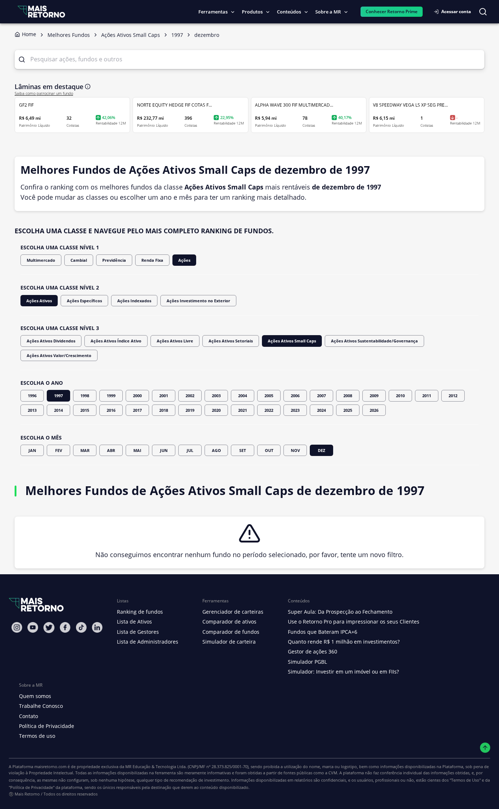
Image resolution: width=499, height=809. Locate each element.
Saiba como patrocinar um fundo (44, 93)
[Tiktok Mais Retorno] (81, 627)
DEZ (321, 450)
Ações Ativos (39, 300)
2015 (84, 410)
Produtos (252, 11)
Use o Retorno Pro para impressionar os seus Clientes (353, 621)
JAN (32, 450)
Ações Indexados (134, 300)
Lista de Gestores (138, 631)
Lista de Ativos (134, 621)
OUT (269, 450)
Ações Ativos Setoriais (231, 341)
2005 (268, 395)
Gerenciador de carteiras (232, 611)
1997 (58, 395)
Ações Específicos (84, 300)
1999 (111, 395)
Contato (28, 716)
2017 (137, 410)
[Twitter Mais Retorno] (48, 627)
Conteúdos (289, 11)
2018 (163, 410)
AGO (216, 450)
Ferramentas (213, 11)
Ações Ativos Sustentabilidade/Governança (374, 341)
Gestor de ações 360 (312, 651)
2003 (216, 395)
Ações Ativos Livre (175, 341)
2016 (111, 410)
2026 (374, 410)
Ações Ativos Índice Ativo (116, 341)
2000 (137, 395)
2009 (374, 395)
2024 (321, 410)
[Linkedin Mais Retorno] (97, 627)
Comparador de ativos (229, 621)
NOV (295, 450)
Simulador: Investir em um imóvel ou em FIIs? (343, 671)
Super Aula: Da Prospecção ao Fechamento (340, 611)
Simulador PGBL (307, 661)
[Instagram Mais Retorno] (16, 627)
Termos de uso (37, 735)
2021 (242, 410)
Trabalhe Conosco (41, 705)
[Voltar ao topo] (485, 748)
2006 (295, 395)
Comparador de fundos (230, 631)
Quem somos (35, 696)
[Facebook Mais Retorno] (65, 627)
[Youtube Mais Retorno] (32, 627)
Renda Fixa (152, 260)
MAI (137, 450)
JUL (190, 450)
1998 (84, 395)
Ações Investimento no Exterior (198, 300)
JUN (164, 450)
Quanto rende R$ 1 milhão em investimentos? (344, 641)
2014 (58, 410)
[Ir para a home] (41, 11)
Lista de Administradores (147, 641)
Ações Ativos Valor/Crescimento (59, 355)
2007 (321, 395)
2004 (242, 395)
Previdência (114, 260)
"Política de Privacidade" (31, 787)
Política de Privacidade (46, 725)
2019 (190, 410)
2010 (400, 395)
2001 (163, 395)
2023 (295, 410)
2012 (453, 395)
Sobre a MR (328, 11)
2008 (347, 395)
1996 (32, 395)
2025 (347, 410)
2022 (268, 410)
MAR (84, 450)
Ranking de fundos (140, 611)
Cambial (79, 260)
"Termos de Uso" (465, 780)
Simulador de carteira (229, 641)
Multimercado (41, 260)
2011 (426, 395)
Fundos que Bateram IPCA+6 (322, 631)
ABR (111, 450)
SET (242, 450)
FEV (58, 450)
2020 (216, 410)
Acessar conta (456, 11)
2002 (190, 395)
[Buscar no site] (483, 11)
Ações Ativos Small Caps (292, 341)
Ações (184, 260)
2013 (32, 410)
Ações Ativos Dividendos (51, 341)
